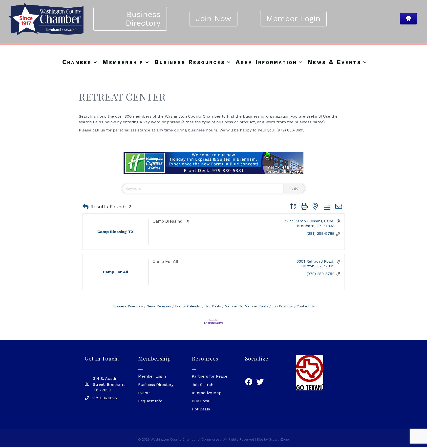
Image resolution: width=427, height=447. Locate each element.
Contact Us (306, 306)
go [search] (296, 188)
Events (144, 392)
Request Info (150, 401)
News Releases (159, 306)
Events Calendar (188, 306)
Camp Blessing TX (171, 221)
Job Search (202, 384)
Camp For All (165, 261)
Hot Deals (213, 306)
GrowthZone (279, 439)
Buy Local (201, 401)
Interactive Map (206, 392)
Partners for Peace (209, 376)
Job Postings (282, 306)
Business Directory (127, 306)
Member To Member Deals (246, 306)
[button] (85, 206)
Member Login (152, 376)
